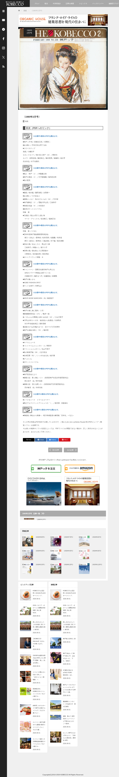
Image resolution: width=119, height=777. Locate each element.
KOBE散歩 (57, 3)
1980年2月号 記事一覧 (32, 513)
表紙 (26, 121)
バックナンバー (98, 3)
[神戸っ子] (15, 3)
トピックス (83, 3)
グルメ (37, 3)
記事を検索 (70, 3)
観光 (46, 3)
